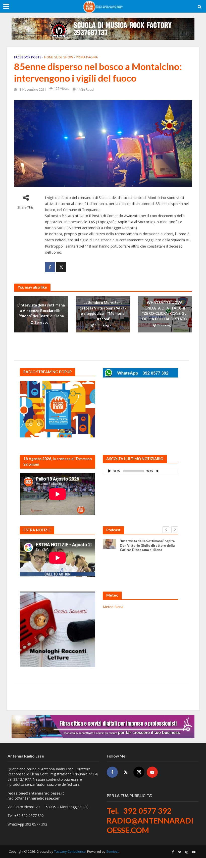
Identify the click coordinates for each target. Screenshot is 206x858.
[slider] (168, 472)
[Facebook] (112, 772)
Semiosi (112, 851)
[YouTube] (152, 772)
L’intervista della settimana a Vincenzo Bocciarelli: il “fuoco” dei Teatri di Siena (41, 310)
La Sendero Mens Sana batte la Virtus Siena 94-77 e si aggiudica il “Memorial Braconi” (103, 310)
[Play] (110, 471)
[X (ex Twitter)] (125, 772)
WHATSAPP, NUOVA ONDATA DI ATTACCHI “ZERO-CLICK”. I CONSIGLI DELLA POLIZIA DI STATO (164, 310)
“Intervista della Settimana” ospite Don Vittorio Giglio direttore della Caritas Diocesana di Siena (147, 545)
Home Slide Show (58, 57)
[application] (140, 471)
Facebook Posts (27, 57)
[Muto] (157, 471)
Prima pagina (87, 57)
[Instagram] (138, 772)
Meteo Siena (113, 606)
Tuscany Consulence (70, 851)
